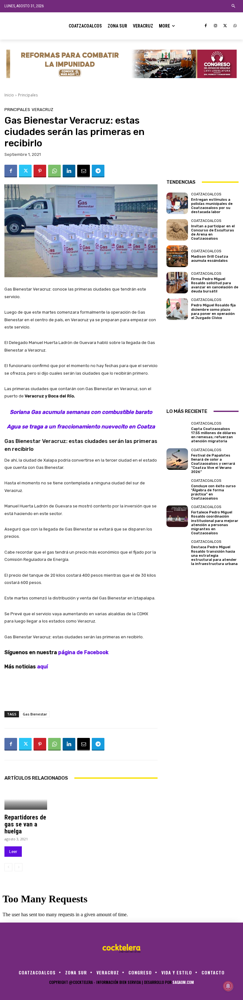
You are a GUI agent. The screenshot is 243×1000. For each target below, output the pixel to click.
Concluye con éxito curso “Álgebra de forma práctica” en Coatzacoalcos (213, 492)
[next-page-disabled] (18, 867)
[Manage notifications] (228, 986)
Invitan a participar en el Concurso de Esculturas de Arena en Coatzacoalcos (213, 232)
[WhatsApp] (235, 26)
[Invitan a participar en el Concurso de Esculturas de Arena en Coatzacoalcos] (177, 230)
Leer (13, 851)
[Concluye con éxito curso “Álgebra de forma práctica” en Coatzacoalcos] (177, 489)
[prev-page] (8, 867)
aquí (43, 667)
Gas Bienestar (35, 714)
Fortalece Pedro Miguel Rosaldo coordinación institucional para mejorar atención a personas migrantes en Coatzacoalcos (214, 522)
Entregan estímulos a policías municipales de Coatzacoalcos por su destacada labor (212, 206)
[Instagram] (215, 26)
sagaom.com (183, 982)
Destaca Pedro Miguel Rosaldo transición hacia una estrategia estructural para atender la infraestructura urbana (214, 555)
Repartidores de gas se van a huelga (25, 824)
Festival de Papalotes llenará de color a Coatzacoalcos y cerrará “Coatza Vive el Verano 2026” (213, 463)
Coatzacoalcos (206, 194)
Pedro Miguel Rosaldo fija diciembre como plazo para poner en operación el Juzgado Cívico (213, 311)
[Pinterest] (40, 171)
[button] (234, 6)
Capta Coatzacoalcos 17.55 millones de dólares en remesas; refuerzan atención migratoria (213, 435)
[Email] (83, 171)
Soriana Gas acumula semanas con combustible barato (81, 412)
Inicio (9, 95)
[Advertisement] (202, 139)
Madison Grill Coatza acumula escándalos (209, 259)
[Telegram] (98, 171)
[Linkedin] (69, 171)
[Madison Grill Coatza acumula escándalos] (177, 256)
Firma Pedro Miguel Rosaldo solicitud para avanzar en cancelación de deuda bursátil (214, 285)
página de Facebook (83, 652)
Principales (28, 95)
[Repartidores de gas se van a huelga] (25, 799)
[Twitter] (225, 26)
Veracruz (42, 109)
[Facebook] (205, 26)
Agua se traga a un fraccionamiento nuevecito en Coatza (81, 426)
